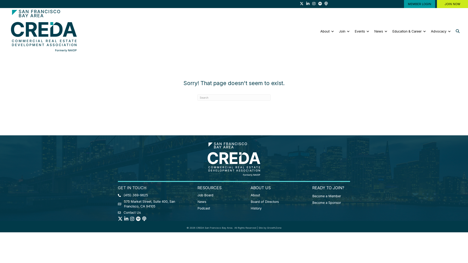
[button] (419, 4)
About (325, 31)
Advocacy (438, 31)
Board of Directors (265, 202)
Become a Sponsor (326, 203)
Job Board (205, 195)
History (256, 208)
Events (360, 31)
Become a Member (326, 196)
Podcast (203, 208)
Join (342, 31)
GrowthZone (274, 227)
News (378, 31)
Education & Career (407, 31)
